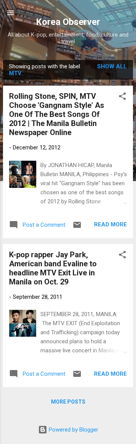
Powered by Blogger (72, 429)
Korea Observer (68, 22)
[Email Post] (77, 227)
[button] (122, 97)
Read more (110, 224)
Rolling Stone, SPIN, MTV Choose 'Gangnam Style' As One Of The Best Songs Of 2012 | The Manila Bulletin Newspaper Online (56, 114)
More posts (68, 402)
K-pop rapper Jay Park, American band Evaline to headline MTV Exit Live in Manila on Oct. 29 (53, 268)
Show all (112, 66)
